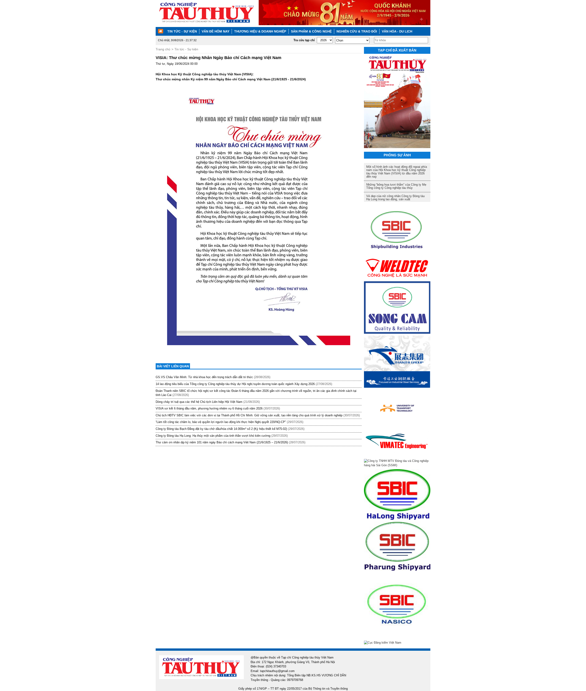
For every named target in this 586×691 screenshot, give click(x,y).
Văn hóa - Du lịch (397, 31)
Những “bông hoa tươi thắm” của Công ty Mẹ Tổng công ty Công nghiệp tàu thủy (396, 186)
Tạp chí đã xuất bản (397, 50)
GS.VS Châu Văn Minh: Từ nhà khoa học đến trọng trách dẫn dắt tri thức (204, 377)
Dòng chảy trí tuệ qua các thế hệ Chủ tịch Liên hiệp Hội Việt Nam (199, 402)
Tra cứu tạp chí (304, 40)
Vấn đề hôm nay (215, 31)
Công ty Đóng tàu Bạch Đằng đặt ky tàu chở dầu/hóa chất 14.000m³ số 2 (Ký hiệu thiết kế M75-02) (221, 429)
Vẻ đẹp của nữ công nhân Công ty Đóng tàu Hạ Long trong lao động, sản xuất (395, 197)
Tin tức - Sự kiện (182, 31)
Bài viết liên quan (173, 366)
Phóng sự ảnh (397, 155)
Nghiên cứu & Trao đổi (356, 31)
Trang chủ (163, 49)
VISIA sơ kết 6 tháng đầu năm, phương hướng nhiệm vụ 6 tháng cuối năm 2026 (209, 408)
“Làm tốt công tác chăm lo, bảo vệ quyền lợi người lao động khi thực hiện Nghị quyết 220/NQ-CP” (221, 422)
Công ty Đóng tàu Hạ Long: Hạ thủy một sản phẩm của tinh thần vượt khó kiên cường (213, 435)
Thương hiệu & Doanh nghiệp (260, 31)
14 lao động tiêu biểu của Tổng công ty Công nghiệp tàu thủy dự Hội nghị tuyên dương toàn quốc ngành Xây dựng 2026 (235, 384)
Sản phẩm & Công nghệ (311, 31)
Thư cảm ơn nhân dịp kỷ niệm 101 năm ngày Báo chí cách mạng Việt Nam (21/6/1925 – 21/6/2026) (222, 442)
